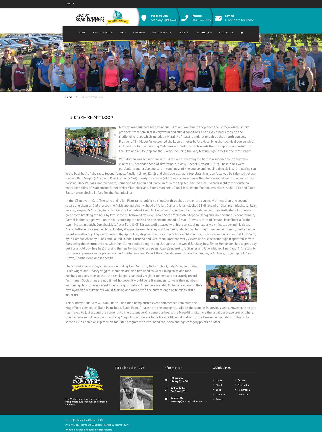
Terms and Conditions (92, 424)
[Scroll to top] (304, 414)
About (219, 384)
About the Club (102, 32)
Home (82, 32)
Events (219, 399)
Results (183, 32)
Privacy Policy (72, 424)
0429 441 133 (201, 20)
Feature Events (161, 32)
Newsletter (243, 384)
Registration (204, 32)
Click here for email (240, 20)
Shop (123, 32)
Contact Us (226, 32)
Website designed (74, 429)
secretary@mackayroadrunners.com (189, 401)
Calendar (139, 32)
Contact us (243, 394)
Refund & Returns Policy (116, 424)
